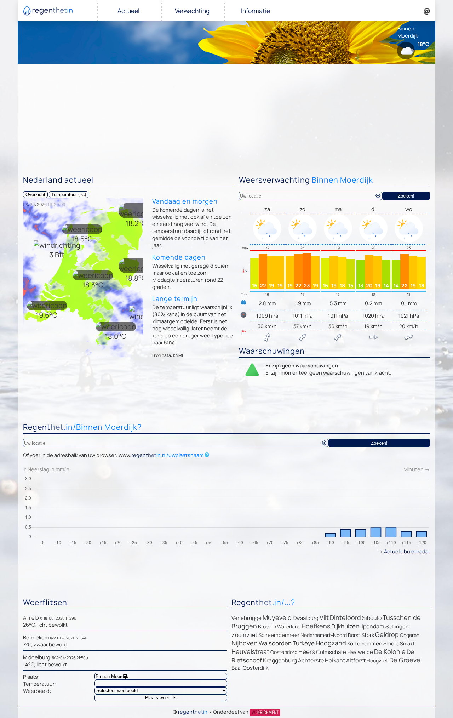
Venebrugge (246, 618)
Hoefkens (316, 626)
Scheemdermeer (278, 635)
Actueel (128, 11)
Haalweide (360, 652)
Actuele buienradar (407, 551)
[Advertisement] (226, 116)
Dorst (354, 635)
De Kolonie (390, 651)
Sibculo (372, 618)
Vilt (324, 617)
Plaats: (31, 676)
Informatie (255, 11)
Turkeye (304, 643)
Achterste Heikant (321, 660)
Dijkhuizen (345, 626)
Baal (236, 668)
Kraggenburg (280, 660)
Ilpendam (372, 626)
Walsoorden (275, 643)
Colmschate (331, 652)
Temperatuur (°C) (68, 194)
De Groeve (404, 660)
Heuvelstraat (250, 651)
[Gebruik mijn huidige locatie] (378, 196)
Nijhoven (244, 643)
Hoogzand (331, 643)
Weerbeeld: (37, 690)
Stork (367, 635)
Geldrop (387, 634)
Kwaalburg (306, 618)
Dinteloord (345, 617)
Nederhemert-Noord (323, 635)
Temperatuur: (39, 683)
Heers (306, 652)
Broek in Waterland (279, 626)
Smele (391, 643)
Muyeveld (277, 617)
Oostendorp (283, 652)
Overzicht (35, 194)
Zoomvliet (244, 635)
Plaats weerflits (161, 697)
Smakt (407, 643)
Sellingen (397, 626)
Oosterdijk (255, 668)
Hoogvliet (377, 660)
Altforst (356, 660)
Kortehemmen (364, 643)
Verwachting (192, 11)
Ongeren (409, 635)
